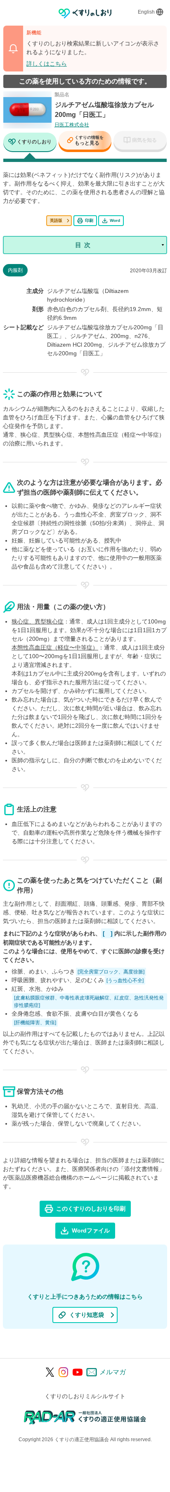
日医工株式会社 (71, 125)
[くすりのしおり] (85, 13)
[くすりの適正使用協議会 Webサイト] (85, 1417)
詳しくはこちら (46, 63)
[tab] (30, 142)
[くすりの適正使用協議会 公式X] (50, 1372)
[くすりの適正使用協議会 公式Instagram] (64, 1372)
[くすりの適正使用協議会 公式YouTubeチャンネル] (78, 1372)
